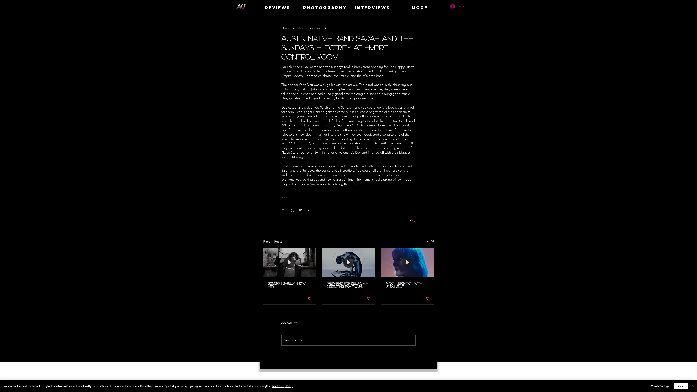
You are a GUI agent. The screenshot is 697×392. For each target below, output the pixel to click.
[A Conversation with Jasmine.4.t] (407, 262)
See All (430, 241)
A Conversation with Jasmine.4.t (404, 285)
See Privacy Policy (282, 386)
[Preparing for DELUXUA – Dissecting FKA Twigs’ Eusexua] (348, 262)
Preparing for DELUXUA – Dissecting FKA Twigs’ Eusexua (347, 285)
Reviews (286, 197)
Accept (681, 386)
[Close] (692, 386)
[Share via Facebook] (283, 210)
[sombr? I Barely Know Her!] (289, 262)
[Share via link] (309, 210)
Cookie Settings (660, 386)
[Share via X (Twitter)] (292, 210)
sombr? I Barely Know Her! (287, 285)
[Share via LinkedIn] (301, 210)
